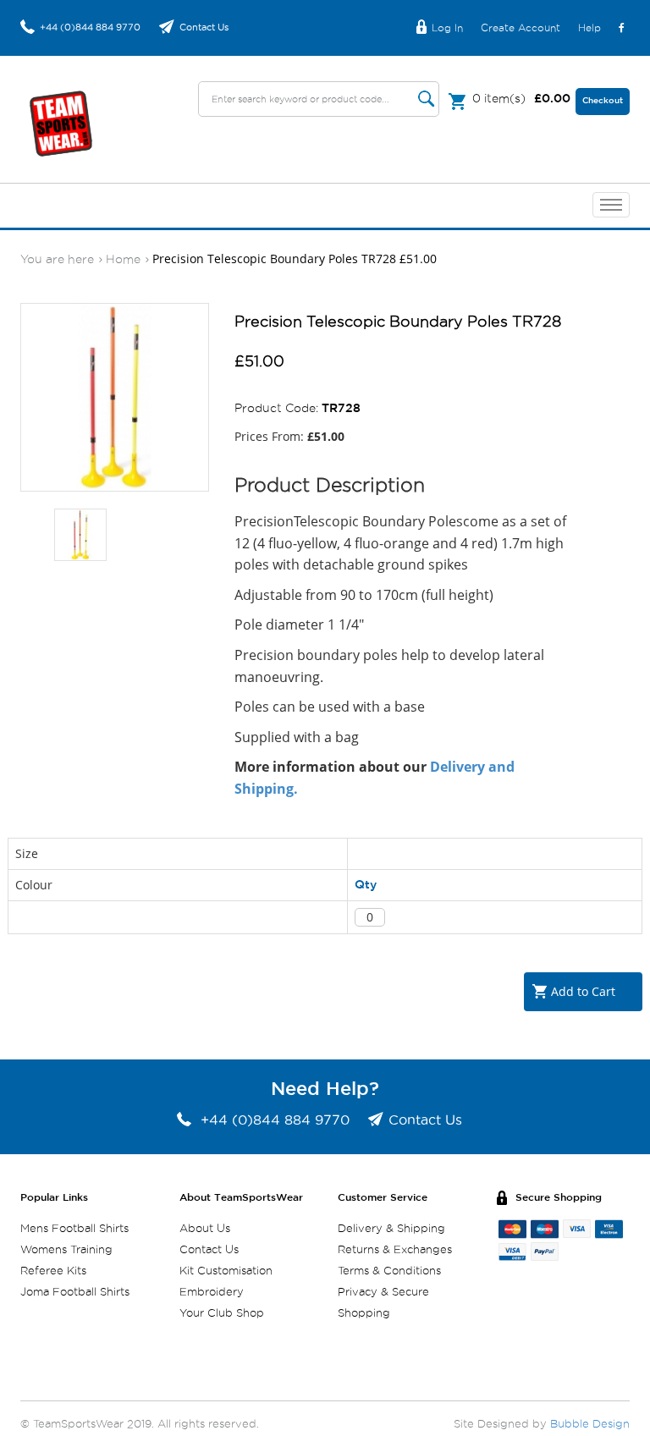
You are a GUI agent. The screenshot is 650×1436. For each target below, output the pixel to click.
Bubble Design (590, 1424)
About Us (204, 1229)
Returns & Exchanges (395, 1250)
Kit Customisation (226, 1271)
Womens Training (66, 1250)
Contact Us (204, 27)
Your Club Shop (221, 1313)
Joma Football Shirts (74, 1292)
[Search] (426, 99)
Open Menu (611, 204)
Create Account (520, 28)
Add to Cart (583, 991)
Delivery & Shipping (391, 1229)
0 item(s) (521, 99)
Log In (447, 28)
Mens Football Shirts (74, 1229)
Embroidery (211, 1292)
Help (589, 28)
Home (123, 260)
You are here (57, 260)
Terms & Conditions (389, 1271)
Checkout (602, 101)
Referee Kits (53, 1271)
